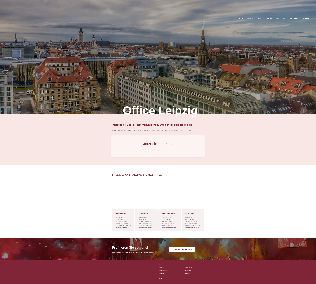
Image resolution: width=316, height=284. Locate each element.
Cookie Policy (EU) (189, 276)
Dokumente (188, 270)
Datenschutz (188, 273)
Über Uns (161, 267)
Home (160, 265)
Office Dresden (121, 213)
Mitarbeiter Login (189, 267)
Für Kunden (162, 278)
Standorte (161, 273)
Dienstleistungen (163, 270)
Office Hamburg (190, 213)
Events (161, 276)
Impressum (187, 278)
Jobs (186, 265)
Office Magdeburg (168, 213)
